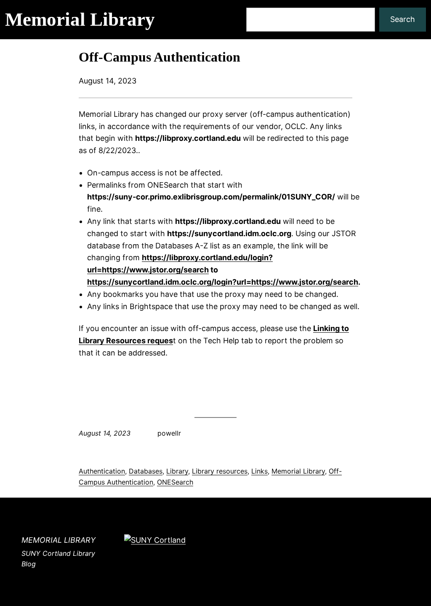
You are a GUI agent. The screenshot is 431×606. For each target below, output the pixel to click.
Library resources (219, 471)
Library (177, 471)
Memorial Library (80, 19)
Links (259, 471)
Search (402, 19)
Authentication (102, 471)
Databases (145, 471)
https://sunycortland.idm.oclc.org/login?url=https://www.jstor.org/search (222, 281)
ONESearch (175, 482)
